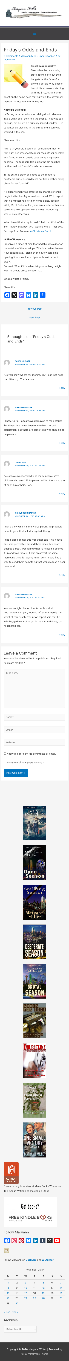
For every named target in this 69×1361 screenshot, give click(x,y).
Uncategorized (47, 56)
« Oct (7, 1312)
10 (25, 1287)
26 (43, 1298)
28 (60, 1298)
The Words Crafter (25, 513)
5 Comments (11, 56)
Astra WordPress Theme (34, 1353)
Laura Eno (20, 462)
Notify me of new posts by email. (25, 762)
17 (25, 1293)
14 (61, 1287)
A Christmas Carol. (40, 231)
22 (8, 1298)
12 (43, 1287)
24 (25, 1298)
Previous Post (34, 308)
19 (43, 1293)
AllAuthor (48, 1259)
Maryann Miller (29, 56)
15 (8, 1293)
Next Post (34, 317)
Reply (62, 387)
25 (34, 1298)
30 (17, 1303)
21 (61, 1293)
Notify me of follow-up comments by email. (31, 753)
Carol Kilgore (22, 361)
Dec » (15, 1312)
